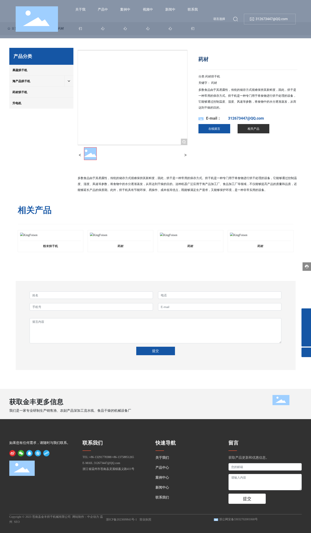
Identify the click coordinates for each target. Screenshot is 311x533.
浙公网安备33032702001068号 (238, 519)
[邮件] (306, 313)
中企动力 (93, 516)
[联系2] (306, 322)
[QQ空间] (38, 453)
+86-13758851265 (123, 457)
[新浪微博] (12, 453)
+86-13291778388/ (100, 457)
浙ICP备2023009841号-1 (121, 519)
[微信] (21, 453)
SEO (17, 521)
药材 (121, 246)
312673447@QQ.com (272, 19)
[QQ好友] (29, 453)
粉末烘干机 (50, 246)
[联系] (306, 332)
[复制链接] (46, 453)
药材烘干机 (212, 76)
